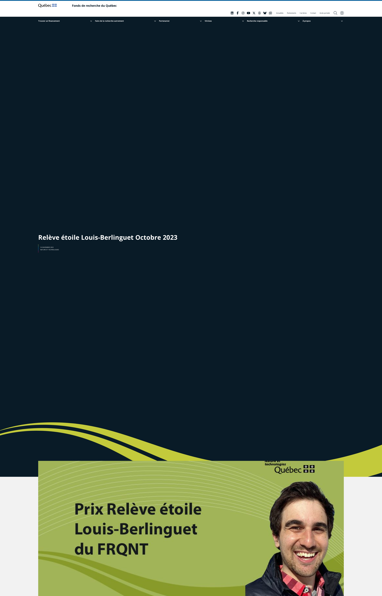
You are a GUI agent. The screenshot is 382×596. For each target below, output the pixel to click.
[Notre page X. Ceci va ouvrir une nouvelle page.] (254, 13)
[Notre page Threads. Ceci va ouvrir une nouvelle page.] (259, 13)
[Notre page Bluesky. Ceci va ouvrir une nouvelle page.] (265, 13)
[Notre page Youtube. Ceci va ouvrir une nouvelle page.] (248, 13)
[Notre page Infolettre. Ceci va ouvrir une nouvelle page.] (270, 13)
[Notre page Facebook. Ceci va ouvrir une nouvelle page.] (238, 13)
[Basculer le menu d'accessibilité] (342, 13)
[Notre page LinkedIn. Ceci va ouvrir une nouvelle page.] (232, 13)
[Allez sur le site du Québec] (47, 5)
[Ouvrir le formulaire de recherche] (335, 13)
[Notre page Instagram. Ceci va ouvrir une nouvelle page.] (243, 13)
